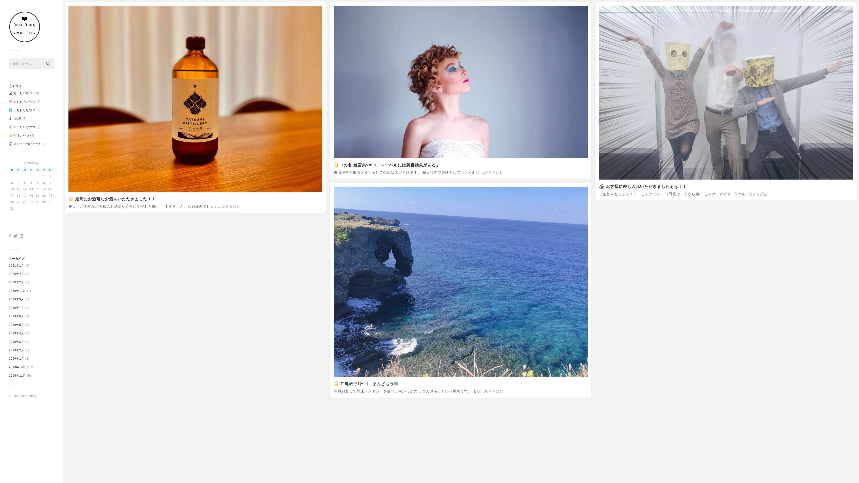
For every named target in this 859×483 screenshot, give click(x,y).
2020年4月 (16, 273)
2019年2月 (16, 350)
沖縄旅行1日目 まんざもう (367, 383)
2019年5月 (16, 324)
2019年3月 (16, 341)
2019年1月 (16, 358)
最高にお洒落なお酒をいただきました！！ (115, 199)
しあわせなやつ (24, 110)
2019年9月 (16, 299)
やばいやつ (21, 135)
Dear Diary (28, 396)
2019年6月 (16, 316)
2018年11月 (17, 375)
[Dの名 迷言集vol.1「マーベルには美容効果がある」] (461, 82)
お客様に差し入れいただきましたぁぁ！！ (646, 186)
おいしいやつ (22, 93)
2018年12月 (17, 367)
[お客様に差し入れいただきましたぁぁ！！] (726, 93)
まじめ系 (15, 118)
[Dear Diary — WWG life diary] (31, 26)
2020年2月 (16, 282)
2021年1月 (16, 265)
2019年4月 (16, 333)
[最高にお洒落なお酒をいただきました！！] (195, 99)
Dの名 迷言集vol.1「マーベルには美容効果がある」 (390, 165)
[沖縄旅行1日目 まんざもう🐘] (461, 282)
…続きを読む (229, 206)
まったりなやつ (24, 127)
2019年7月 (16, 307)
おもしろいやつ (24, 101)
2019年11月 (17, 290)
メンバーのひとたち (27, 144)
